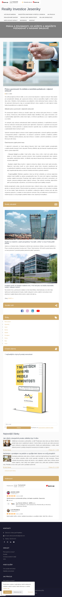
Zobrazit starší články (10, 470)
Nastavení (30, 592)
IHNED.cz (10, 298)
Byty (6, 340)
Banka (6, 329)
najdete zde (6, 588)
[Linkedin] (32, 311)
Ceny (6, 343)
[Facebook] (22, 311)
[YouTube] (38, 311)
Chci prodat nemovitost (9, 568)
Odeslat (19, 427)
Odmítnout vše (17, 592)
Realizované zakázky (11, 17)
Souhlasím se (34, 427)
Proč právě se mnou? (9, 552)
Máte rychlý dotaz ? (11, 20)
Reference (23, 20)
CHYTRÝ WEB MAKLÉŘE (37, 590)
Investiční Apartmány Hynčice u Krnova (31, 14)
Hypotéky (7, 324)
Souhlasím (7, 592)
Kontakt (32, 20)
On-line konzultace (45, 17)
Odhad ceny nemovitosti (28, 17)
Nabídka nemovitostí (8, 571)
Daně (6, 327)
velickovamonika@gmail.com (17, 535)
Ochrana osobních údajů (9, 556)
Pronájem (7, 335)
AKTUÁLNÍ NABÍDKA (10, 14)
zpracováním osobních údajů (45, 427)
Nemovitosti (8, 321)
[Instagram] (27, 311)
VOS (4, 559)
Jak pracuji (51, 14)
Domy (6, 338)
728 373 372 (13, 538)
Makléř (6, 332)
